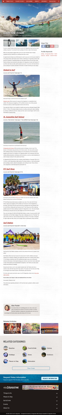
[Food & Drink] (31, 348)
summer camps (53, 55)
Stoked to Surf (6, 101)
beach (55, 53)
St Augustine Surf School (8, 148)
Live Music (44, 1)
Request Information (50, 378)
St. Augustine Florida (51, 413)
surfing (42, 53)
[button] (31, 368)
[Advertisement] (21, 295)
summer (47, 55)
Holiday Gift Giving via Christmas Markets (10, 331)
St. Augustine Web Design (36, 413)
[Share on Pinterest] (52, 46)
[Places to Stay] (12, 361)
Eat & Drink (29, 1)
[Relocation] (31, 361)
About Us (6, 408)
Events (37, 1)
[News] (31, 354)
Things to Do (9, 1)
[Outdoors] (50, 354)
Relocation (52, 1)
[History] (50, 348)
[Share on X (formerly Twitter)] (48, 46)
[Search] (58, 1)
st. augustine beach (49, 53)
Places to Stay (20, 1)
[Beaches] (12, 348)
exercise (43, 55)
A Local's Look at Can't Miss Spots (49, 331)
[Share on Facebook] (43, 46)
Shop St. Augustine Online (30, 332)
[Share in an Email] (56, 46)
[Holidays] (12, 354)
